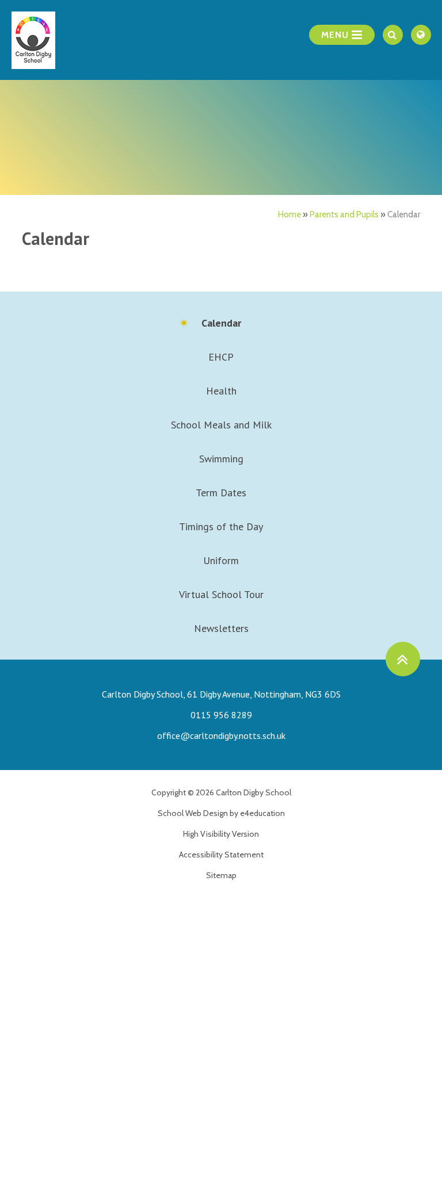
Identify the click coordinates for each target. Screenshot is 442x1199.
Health (221, 390)
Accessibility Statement (221, 854)
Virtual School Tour (221, 594)
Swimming (221, 458)
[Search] (393, 35)
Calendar (403, 214)
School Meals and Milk (221, 424)
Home (289, 214)
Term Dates (221, 492)
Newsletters (221, 628)
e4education (262, 813)
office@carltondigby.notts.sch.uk (221, 735)
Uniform (221, 560)
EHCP (221, 356)
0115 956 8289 (221, 715)
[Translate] (421, 35)
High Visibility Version (221, 834)
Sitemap (221, 875)
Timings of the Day (221, 526)
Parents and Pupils (344, 214)
